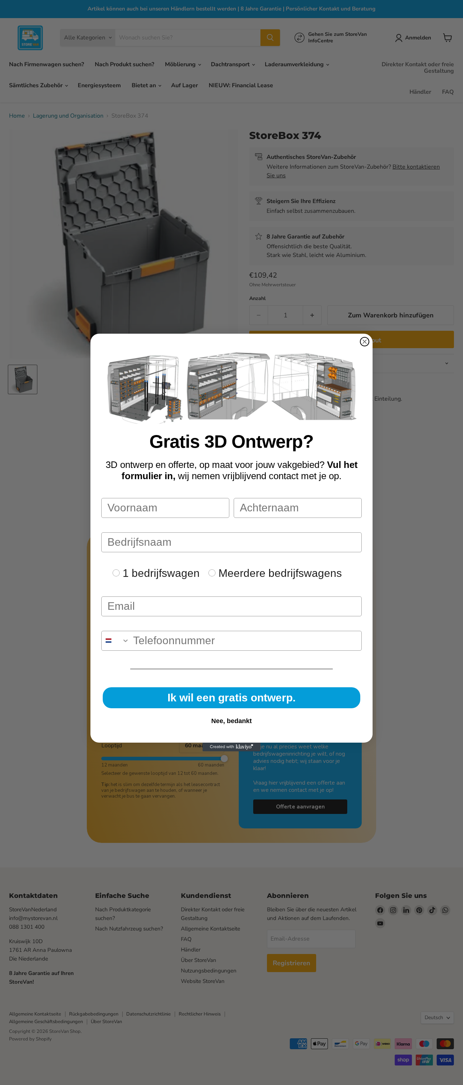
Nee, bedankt (231, 721)
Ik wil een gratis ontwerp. (231, 698)
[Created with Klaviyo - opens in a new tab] (231, 747)
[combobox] (115, 640)
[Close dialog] (364, 341)
